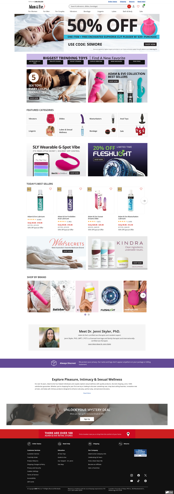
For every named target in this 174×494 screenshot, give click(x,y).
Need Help (66, 444)
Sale (141, 11)
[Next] (143, 295)
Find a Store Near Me (95, 461)
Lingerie (100, 11)
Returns (132, 2)
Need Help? (142, 2)
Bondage (87, 11)
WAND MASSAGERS (116, 61)
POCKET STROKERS (75, 61)
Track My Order (32, 457)
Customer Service (33, 454)
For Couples (59, 11)
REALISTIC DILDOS (55, 61)
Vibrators (73, 11)
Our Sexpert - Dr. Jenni (65, 461)
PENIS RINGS (137, 61)
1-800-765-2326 (38, 1)
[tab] (85, 315)
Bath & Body (127, 11)
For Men (46, 11)
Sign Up (87, 419)
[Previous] (31, 295)
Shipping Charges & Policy (36, 464)
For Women (32, 11)
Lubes (114, 11)
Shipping (123, 2)
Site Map (61, 464)
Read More (87, 393)
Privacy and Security (34, 468)
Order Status (112, 2)
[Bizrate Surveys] (144, 455)
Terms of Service (32, 475)
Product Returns (32, 461)
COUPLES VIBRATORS (96, 61)
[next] (144, 200)
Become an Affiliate (94, 464)
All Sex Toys (62, 454)
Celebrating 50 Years (95, 457)
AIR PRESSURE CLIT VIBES (34, 62)
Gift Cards (30, 482)
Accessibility (31, 478)
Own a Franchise (93, 468)
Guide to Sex (62, 457)
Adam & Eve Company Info (97, 454)
